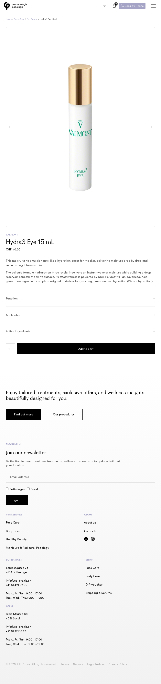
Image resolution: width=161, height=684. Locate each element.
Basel (34, 489)
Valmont (12, 234)
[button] (153, 6)
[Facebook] (86, 539)
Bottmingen (17, 489)
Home (9, 19)
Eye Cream (32, 19)
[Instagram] (93, 539)
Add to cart (85, 349)
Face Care (19, 19)
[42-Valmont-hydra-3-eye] (80, 127)
